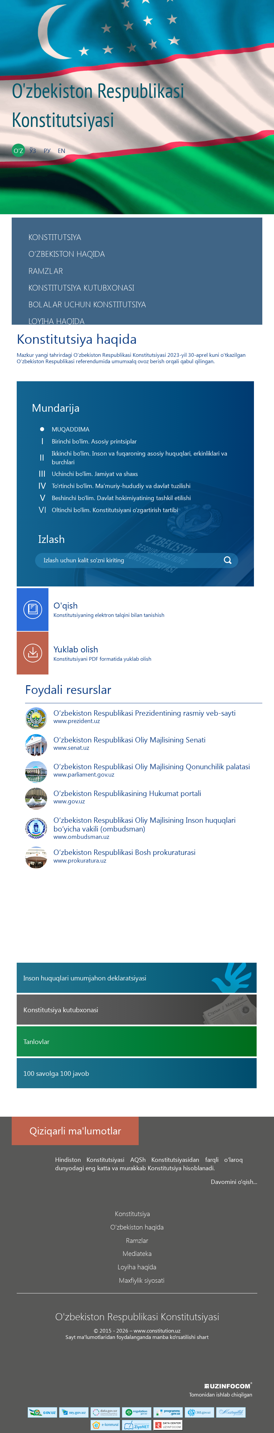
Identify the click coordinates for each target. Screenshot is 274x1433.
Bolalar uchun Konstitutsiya (87, 304)
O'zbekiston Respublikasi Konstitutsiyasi (98, 106)
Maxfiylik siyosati (141, 1279)
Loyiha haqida (56, 320)
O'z (18, 150)
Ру (47, 150)
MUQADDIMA (71, 429)
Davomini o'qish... (234, 1181)
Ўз (32, 150)
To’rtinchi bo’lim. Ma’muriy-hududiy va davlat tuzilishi (121, 485)
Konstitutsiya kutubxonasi (81, 287)
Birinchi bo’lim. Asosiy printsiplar (94, 441)
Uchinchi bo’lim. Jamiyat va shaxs (95, 473)
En (61, 150)
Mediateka (137, 1253)
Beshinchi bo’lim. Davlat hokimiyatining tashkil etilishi (121, 497)
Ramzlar (45, 270)
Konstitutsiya (54, 236)
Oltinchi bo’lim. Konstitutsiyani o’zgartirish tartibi (115, 509)
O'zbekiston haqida (66, 253)
